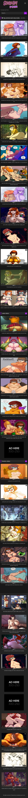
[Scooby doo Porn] (11, 5)
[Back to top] (24, 794)
